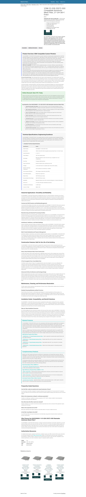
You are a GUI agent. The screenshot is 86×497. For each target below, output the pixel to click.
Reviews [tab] (40, 47)
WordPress (63, 493)
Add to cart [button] (25, 478)
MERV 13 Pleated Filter (27, 374)
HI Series (56, 37)
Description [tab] (24, 47)
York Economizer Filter (56, 44)
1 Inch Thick (60, 38)
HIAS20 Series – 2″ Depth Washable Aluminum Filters (32, 342)
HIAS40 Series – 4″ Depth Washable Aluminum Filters (32, 345)
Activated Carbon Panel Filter (28, 379)
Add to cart (48, 33)
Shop (25, 4)
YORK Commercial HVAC (37, 435)
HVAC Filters (28, 4)
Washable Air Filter (35, 4)
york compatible (49, 44)
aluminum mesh (46, 39)
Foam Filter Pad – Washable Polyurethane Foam (31, 366)
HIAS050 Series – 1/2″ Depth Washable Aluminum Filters (33, 336)
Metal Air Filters (24, 1)
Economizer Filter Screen (58, 39)
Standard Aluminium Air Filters (49, 42)
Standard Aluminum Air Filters (60, 42)
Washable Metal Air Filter (53, 43)
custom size (52, 39)
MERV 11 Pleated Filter (27, 371)
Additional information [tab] (32, 47)
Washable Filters (53, 38)
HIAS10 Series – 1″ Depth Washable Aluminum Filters (32, 339)
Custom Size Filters (51, 37)
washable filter (46, 43)
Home (22, 4)
